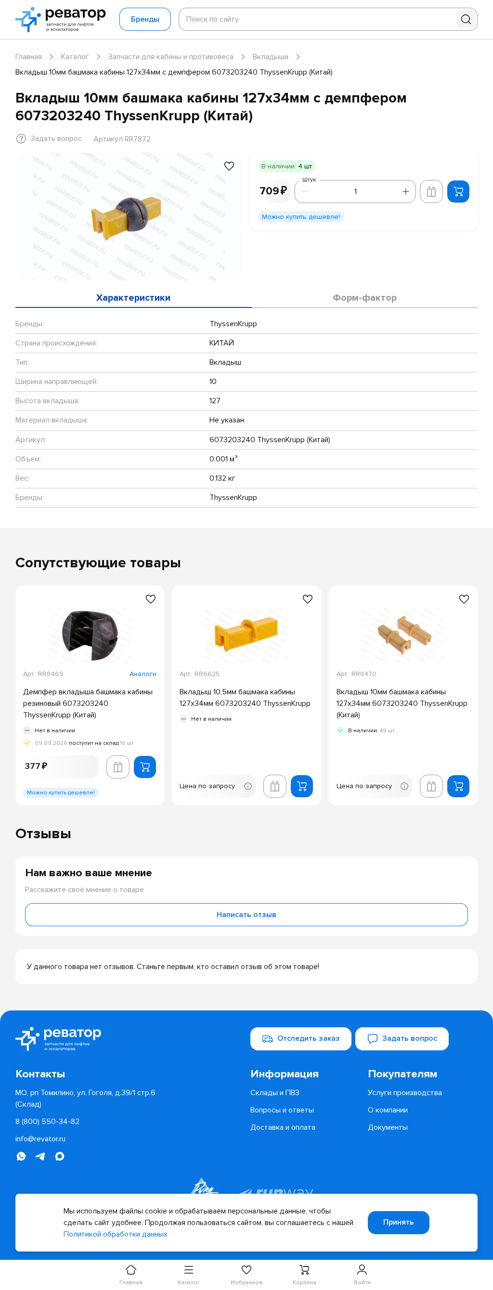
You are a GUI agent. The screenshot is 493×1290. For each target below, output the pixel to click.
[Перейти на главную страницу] (63, 19)
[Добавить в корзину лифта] (431, 191)
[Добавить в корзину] (458, 191)
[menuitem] (305, 1074)
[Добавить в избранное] (229, 166)
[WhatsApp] (21, 1156)
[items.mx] (59, 1156)
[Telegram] (40, 1156)
